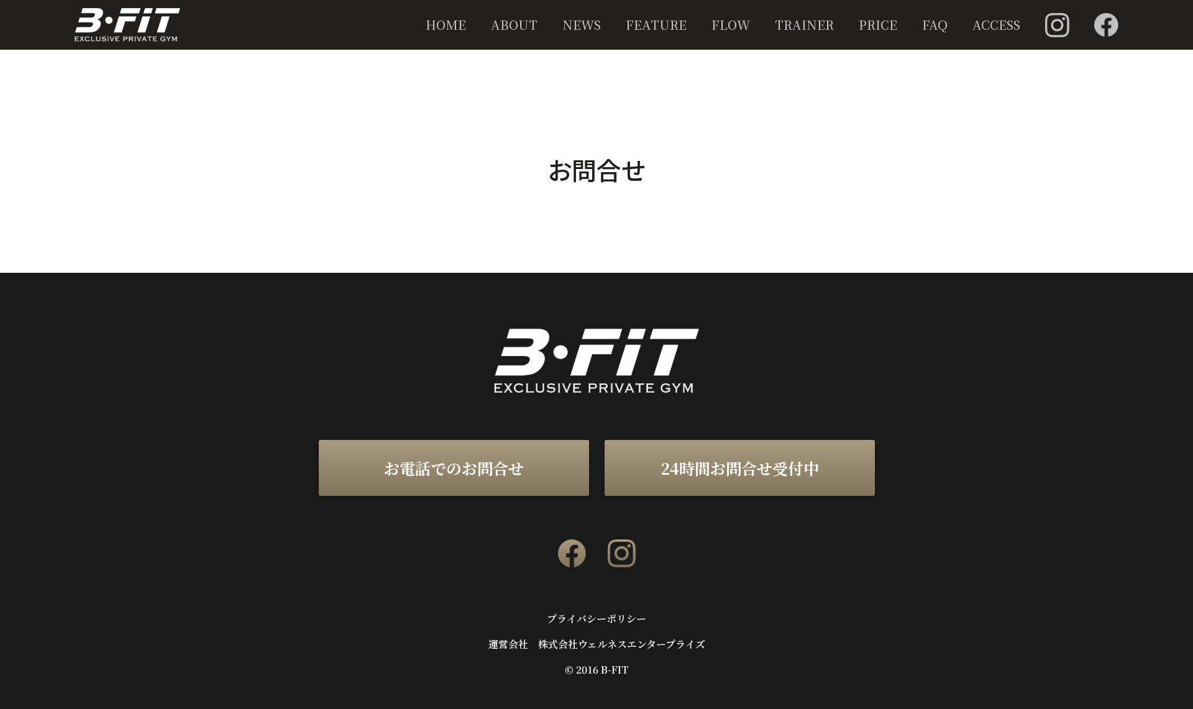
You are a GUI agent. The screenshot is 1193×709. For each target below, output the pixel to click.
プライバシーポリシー (596, 619)
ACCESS (996, 25)
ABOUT (514, 25)
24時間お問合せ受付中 (739, 468)
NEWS (581, 25)
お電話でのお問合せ (454, 468)
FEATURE (656, 25)
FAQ (935, 25)
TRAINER (804, 25)
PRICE (878, 25)
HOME (446, 25)
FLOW (730, 25)
